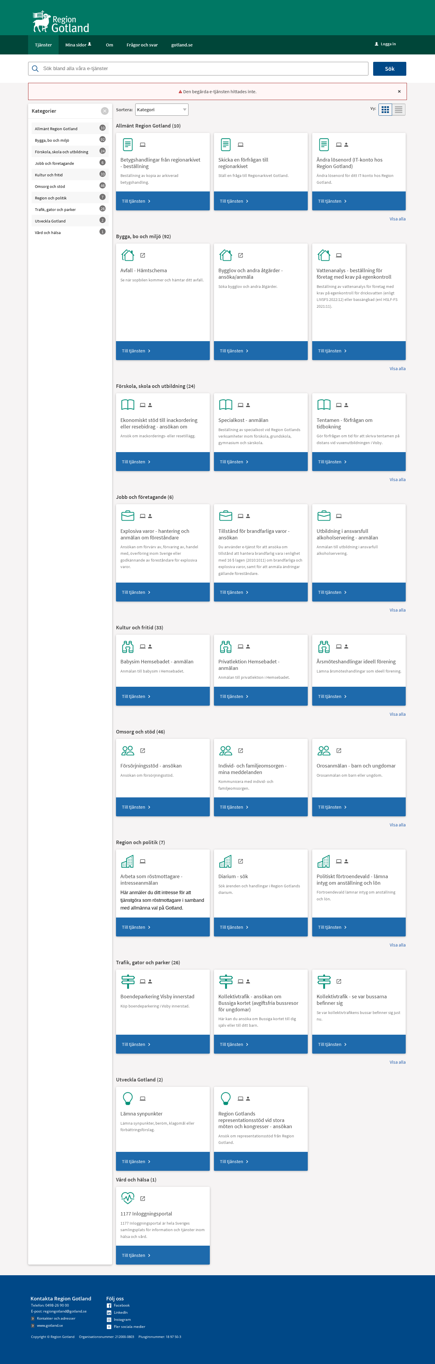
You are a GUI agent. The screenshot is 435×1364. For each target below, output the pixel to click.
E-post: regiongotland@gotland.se (59, 1311)
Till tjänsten (133, 201)
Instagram (122, 1319)
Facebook (121, 1305)
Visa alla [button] (398, 219)
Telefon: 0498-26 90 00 (50, 1305)
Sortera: (124, 109)
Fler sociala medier (129, 1326)
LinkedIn (120, 1312)
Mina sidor (75, 45)
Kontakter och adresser (55, 1318)
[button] (105, 111)
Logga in (385, 43)
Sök (389, 68)
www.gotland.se (49, 1325)
